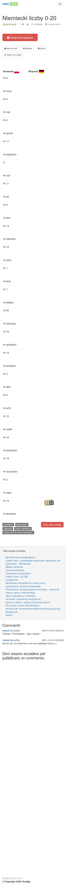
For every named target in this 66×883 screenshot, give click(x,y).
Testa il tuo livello (13, 54)
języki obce (21, 524)
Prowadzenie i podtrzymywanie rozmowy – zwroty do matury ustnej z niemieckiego (32, 591)
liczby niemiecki (22, 528)
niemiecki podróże (15, 570)
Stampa (28, 48)
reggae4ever (54, 24)
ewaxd (5, 630)
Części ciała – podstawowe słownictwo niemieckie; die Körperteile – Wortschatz (33, 562)
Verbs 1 (9, 615)
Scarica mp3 (11, 48)
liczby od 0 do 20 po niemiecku (18, 532)
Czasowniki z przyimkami (18, 573)
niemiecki (8, 524)
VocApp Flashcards (12, 878)
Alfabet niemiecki (14, 566)
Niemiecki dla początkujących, (21, 557)
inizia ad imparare (21, 37)
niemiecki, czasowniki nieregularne (23, 599)
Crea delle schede (52, 524)
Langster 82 (12, 579)
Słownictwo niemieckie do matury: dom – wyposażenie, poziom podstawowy (26, 584)
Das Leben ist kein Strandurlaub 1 (23, 605)
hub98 (5, 640)
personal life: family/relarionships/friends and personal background (33, 610)
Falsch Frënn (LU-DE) (17, 576)
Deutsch (8, 528)
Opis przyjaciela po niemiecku (21, 595)
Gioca (42, 48)
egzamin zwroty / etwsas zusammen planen (28, 602)
